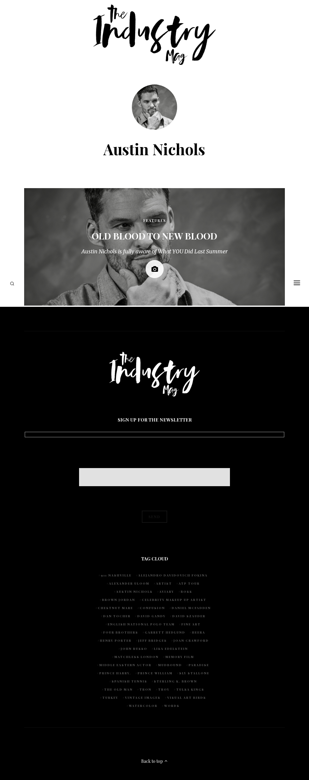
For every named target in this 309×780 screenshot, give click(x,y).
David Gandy (151, 616)
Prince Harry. (115, 673)
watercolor (143, 706)
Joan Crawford (191, 640)
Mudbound (170, 665)
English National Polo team (141, 624)
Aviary (166, 591)
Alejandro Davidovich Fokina (173, 575)
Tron (145, 689)
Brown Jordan (118, 600)
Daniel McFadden (191, 608)
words (172, 706)
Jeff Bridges (152, 640)
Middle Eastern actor (125, 665)
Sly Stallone (194, 673)
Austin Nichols (134, 591)
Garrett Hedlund (165, 632)
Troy (164, 689)
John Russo (134, 649)
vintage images (143, 697)
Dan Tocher (117, 616)
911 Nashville (116, 575)
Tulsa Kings (190, 689)
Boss (186, 591)
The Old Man (118, 689)
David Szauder (188, 616)
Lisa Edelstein (171, 649)
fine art (191, 624)
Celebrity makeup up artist (174, 600)
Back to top (152, 761)
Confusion (152, 608)
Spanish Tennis (129, 681)
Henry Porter (116, 640)
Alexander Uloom (129, 583)
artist (164, 583)
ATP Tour (189, 583)
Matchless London (136, 657)
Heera (198, 632)
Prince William (155, 673)
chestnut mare (115, 608)
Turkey (110, 697)
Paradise (199, 665)
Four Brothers (120, 632)
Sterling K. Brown (175, 681)
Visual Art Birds (186, 697)
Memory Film (179, 657)
